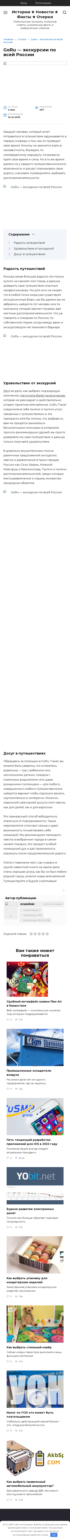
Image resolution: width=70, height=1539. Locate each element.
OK (54, 1534)
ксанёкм (27, 904)
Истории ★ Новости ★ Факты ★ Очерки (35, 14)
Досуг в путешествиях (29, 254)
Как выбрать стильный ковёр (29, 1347)
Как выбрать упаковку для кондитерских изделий (27, 1280)
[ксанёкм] (11, 908)
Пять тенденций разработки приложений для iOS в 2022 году (32, 1142)
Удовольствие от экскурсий (34, 248)
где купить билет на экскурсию (42, 395)
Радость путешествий (29, 242)
